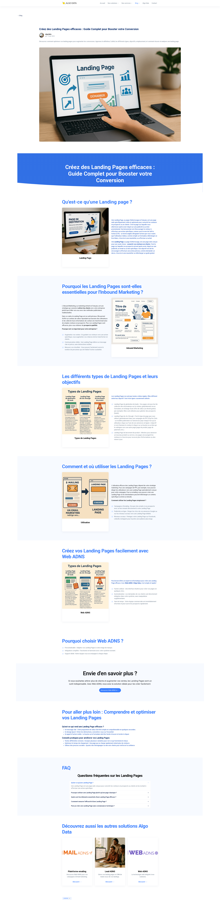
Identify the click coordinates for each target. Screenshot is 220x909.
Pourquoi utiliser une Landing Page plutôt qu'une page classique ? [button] (94, 793)
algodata (48, 34)
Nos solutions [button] (112, 3)
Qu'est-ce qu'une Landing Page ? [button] (82, 783)
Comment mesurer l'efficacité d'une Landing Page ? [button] (89, 801)
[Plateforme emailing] (77, 853)
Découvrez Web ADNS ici (109, 690)
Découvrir (76, 882)
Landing (67, 898)
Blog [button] (136, 3)
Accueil (102, 3)
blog (20, 15)
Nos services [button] (126, 3)
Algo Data (146, 3)
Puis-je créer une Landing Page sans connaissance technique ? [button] (93, 806)
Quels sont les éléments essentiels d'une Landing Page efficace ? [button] (93, 797)
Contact (154, 3)
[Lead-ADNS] (110, 853)
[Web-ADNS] (143, 853)
